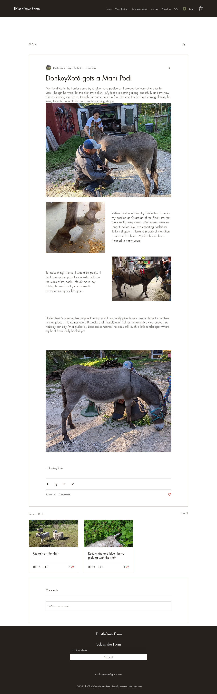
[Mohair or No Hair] (53, 533)
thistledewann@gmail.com (109, 674)
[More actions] (169, 68)
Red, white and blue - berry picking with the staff (106, 555)
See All (184, 513)
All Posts (33, 44)
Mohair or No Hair (45, 553)
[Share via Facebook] (47, 484)
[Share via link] (72, 484)
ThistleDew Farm (27, 8)
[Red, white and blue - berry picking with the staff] (108, 533)
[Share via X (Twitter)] (55, 484)
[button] (201, 8)
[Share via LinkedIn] (64, 484)
